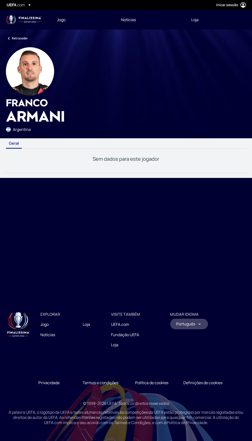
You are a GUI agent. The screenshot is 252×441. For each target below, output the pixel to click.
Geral (14, 143)
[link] (61, 19)
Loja (86, 324)
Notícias (47, 334)
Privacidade (49, 382)
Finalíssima (24, 19)
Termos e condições (100, 382)
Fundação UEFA (125, 334)
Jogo (44, 324)
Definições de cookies (202, 382)
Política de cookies (151, 382)
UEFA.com (120, 324)
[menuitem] (83, 19)
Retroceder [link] (20, 38)
